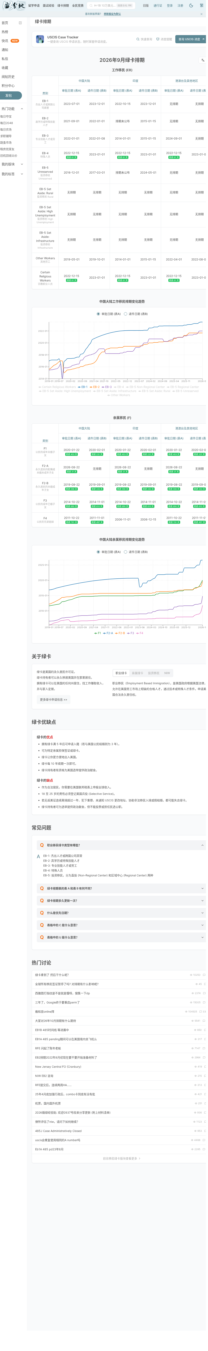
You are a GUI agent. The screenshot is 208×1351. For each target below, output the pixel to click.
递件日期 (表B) (138, 313)
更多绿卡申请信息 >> (53, 699)
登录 (170, 5)
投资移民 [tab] (153, 673)
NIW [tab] (167, 673)
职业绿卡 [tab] (121, 673)
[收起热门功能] (22, 108)
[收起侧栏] (20, 23)
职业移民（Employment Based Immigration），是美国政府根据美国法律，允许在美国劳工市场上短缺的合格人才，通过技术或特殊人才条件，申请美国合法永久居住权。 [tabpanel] (159, 688)
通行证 (158, 5)
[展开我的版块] (22, 164)
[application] (122, 359)
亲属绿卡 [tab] (137, 673)
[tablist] (142, 673)
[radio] (98, 314)
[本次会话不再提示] (201, 14)
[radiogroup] (122, 314)
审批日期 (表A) (111, 313)
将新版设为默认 (112, 14)
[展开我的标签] (22, 174)
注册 (180, 5)
